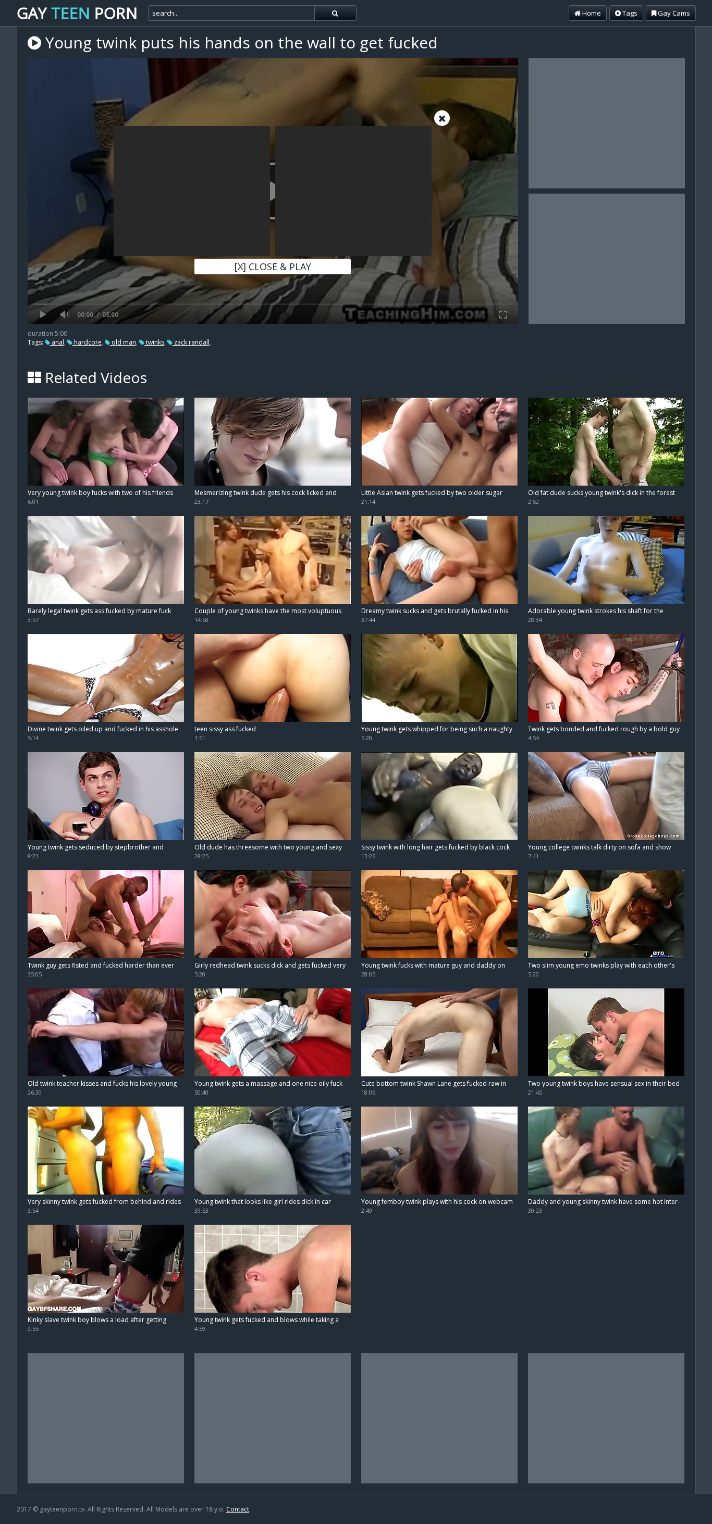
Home (591, 13)
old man (123, 342)
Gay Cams (673, 13)
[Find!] (335, 13)
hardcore (87, 342)
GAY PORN (77, 12)
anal (57, 342)
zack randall (191, 342)
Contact (237, 1509)
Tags (629, 13)
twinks (154, 342)
